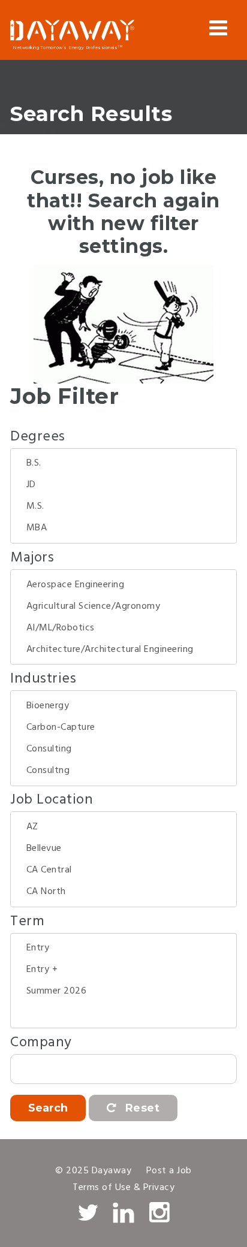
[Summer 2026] (123, 991)
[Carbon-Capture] (123, 727)
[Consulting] (123, 749)
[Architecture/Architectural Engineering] (123, 649)
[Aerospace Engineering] (123, 585)
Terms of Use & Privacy (123, 1187)
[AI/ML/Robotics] (123, 628)
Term (27, 922)
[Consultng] (123, 770)
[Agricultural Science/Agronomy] (123, 606)
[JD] (123, 485)
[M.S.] (123, 506)
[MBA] (123, 528)
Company (41, 1043)
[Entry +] (123, 969)
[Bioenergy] (123, 706)
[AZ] (123, 827)
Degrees (37, 437)
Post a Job (169, 1171)
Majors (32, 558)
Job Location (51, 800)
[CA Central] (123, 870)
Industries (43, 679)
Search (48, 1108)
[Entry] (123, 948)
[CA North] (123, 891)
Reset (140, 1108)
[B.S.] (123, 463)
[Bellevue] (123, 848)
